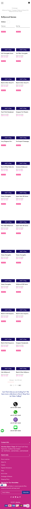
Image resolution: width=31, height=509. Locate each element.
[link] (8, 40)
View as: (3, 26)
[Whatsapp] (15, 412)
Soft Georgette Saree (7, 53)
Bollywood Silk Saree (22, 284)
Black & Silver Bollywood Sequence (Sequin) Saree (23, 372)
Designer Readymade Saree (22, 343)
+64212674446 (15, 451)
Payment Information (6, 467)
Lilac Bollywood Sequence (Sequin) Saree (6, 372)
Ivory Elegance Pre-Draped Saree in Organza (6, 141)
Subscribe (26, 492)
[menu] (2, 3)
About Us (3, 462)
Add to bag (8, 49)
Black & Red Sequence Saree (7, 343)
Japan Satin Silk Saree (22, 196)
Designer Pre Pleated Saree (22, 112)
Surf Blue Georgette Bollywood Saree (21, 53)
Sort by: (18, 26)
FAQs (2, 470)
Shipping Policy (5, 479)
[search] (24, 3)
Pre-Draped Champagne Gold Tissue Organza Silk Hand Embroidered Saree (23, 141)
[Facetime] (15, 427)
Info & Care (4, 473)
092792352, (7, 451)
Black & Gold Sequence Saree (7, 314)
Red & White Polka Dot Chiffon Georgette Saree (7, 167)
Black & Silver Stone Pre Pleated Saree (7, 83)
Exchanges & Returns (6, 476)
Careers (3, 465)
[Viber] (15, 419)
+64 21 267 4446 (15, 407)
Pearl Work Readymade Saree (7, 112)
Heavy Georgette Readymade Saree (6, 196)
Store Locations (5, 459)
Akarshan (18, 502)
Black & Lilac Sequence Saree (22, 314)
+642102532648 (23, 451)
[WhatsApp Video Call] (2, 430)
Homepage (15, 8)
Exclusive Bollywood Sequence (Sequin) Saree (21, 167)
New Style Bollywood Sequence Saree (7, 226)
